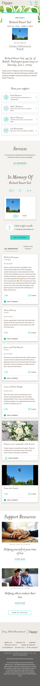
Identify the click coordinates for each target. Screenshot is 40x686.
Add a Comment (12, 301)
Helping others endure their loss (20, 593)
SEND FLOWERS (13, 458)
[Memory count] (10, 190)
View (24, 215)
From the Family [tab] (28, 248)
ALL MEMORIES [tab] (11, 249)
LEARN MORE (20, 559)
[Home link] (7, 3)
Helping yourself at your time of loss (20, 549)
